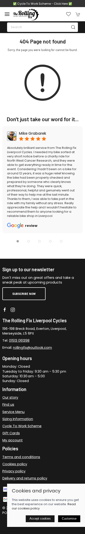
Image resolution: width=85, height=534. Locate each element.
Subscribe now (24, 294)
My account (12, 440)
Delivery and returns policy (24, 478)
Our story (10, 397)
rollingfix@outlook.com (32, 347)
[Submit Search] (73, 27)
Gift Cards (11, 433)
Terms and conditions (21, 457)
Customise (69, 518)
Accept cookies (40, 518)
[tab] (18, 241)
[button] (7, 14)
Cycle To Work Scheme (22, 426)
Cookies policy (14, 464)
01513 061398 (19, 340)
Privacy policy (14, 471)
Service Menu (13, 411)
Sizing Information (17, 419)
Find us (8, 404)
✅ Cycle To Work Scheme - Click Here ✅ (42, 4)
